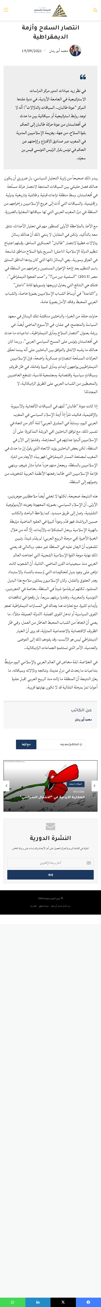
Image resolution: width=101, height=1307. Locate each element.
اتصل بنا (34, 906)
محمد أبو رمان (58, 51)
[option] (50, 786)
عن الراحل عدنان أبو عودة (61, 906)
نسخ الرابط (26, 744)
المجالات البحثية (75, 784)
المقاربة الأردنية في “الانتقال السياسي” (52, 798)
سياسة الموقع (44, 906)
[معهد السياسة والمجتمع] (50, 10)
